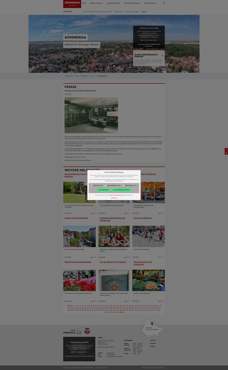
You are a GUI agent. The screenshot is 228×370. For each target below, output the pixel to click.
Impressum (114, 198)
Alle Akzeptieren (103, 190)
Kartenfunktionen (112, 185)
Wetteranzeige (129, 185)
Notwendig (96, 185)
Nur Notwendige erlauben (121, 190)
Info (101, 185)
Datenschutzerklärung (115, 195)
